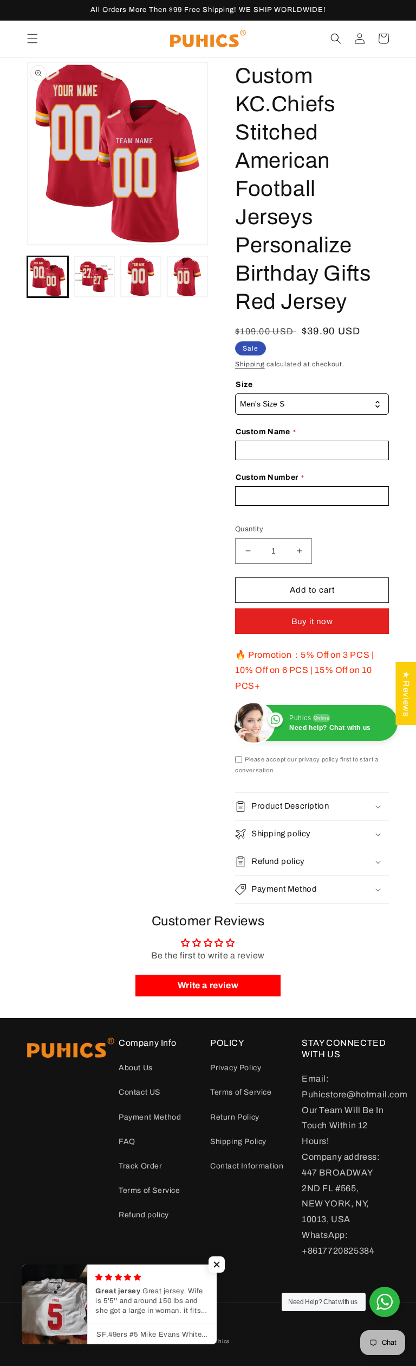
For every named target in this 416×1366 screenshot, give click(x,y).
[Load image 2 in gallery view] (94, 276)
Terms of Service (149, 1190)
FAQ (127, 1142)
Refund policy (144, 1215)
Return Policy (234, 1117)
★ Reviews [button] (406, 693)
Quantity (249, 529)
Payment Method (150, 1117)
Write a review (208, 985)
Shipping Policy (238, 1142)
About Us (136, 1068)
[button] (32, 38)
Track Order (140, 1166)
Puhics (220, 1341)
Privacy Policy (235, 1068)
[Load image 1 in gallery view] (47, 276)
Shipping (250, 364)
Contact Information (246, 1166)
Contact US (139, 1092)
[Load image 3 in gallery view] (140, 276)
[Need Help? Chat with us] (384, 1302)
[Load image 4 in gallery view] (187, 276)
